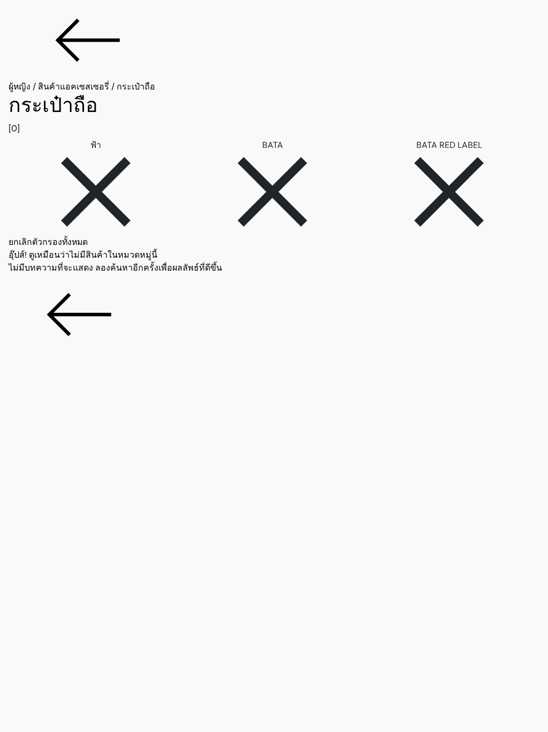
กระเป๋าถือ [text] (136, 86)
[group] (274, 114)
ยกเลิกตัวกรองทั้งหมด (48, 242)
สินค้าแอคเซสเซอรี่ (73, 86)
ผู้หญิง (20, 86)
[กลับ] (274, 40)
